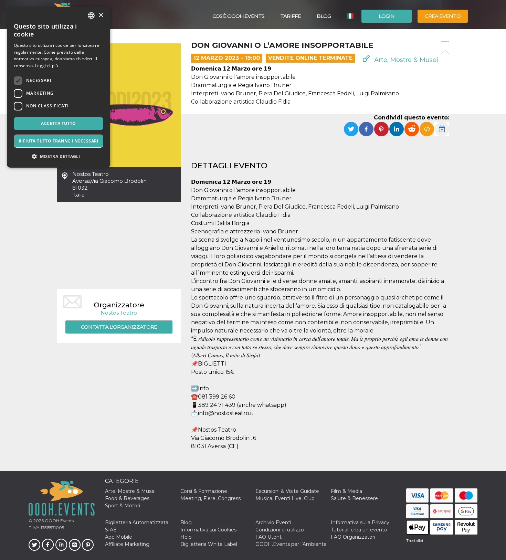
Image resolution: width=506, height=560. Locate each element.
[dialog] (58, 87)
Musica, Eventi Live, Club (285, 498)
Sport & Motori (122, 506)
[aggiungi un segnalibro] (445, 47)
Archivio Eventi (273, 522)
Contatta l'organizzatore (119, 327)
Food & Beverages (127, 498)
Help (186, 537)
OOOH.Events (59, 520)
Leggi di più (46, 65)
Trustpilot (414, 540)
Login (386, 16)
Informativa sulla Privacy (360, 522)
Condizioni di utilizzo (279, 530)
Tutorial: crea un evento (359, 530)
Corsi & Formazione (203, 491)
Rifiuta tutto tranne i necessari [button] (58, 141)
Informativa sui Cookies (208, 530)
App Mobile (118, 537)
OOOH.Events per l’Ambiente (291, 544)
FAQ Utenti (269, 537)
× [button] (100, 15)
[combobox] (91, 15)
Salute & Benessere (354, 498)
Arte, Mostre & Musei (405, 60)
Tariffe (290, 16)
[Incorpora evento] (427, 129)
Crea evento (443, 16)
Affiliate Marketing (127, 544)
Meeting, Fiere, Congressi (211, 498)
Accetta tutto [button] (58, 123)
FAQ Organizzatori (353, 537)
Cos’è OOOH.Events (238, 16)
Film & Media (346, 491)
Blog (324, 16)
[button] (58, 156)
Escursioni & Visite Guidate (287, 491)
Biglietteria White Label (208, 544)
